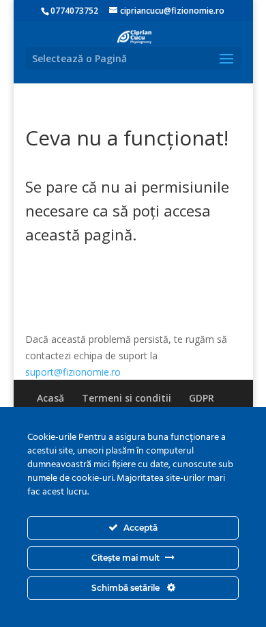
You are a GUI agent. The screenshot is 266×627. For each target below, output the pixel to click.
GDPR (201, 397)
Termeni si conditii (126, 397)
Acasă (50, 397)
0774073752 (74, 10)
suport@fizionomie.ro (73, 371)
